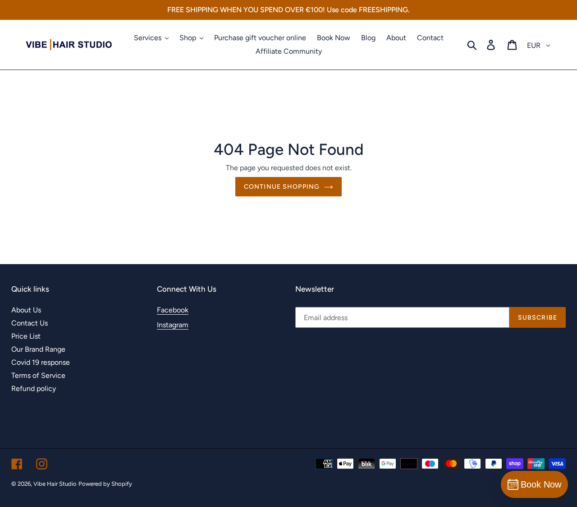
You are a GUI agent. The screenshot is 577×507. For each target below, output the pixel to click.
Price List (26, 336)
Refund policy (33, 388)
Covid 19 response (40, 362)
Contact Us (29, 323)
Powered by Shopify (105, 483)
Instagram (172, 325)
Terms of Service (38, 375)
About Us (26, 310)
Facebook (172, 310)
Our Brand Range (38, 349)
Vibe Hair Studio (55, 483)
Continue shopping (282, 187)
